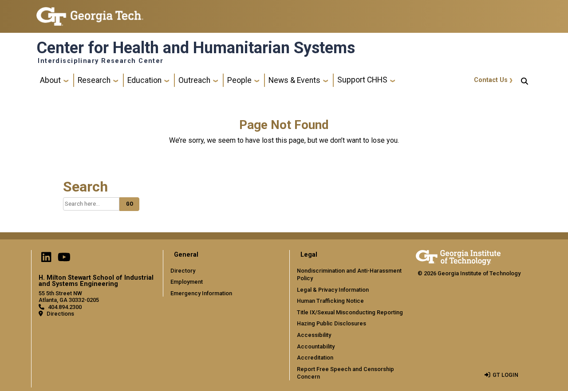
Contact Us (491, 80)
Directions (60, 313)
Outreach (194, 80)
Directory (182, 270)
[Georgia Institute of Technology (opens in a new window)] (89, 12)
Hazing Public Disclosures (331, 323)
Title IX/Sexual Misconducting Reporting (350, 312)
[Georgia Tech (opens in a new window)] (458, 256)
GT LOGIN (505, 374)
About (50, 80)
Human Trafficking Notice (330, 300)
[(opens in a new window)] (46, 259)
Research (94, 80)
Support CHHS (362, 79)
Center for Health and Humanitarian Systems (195, 48)
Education (144, 80)
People (239, 80)
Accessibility (314, 335)
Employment (186, 281)
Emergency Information (201, 293)
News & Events (294, 80)
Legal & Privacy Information (333, 289)
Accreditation (315, 357)
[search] (524, 80)
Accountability (316, 346)
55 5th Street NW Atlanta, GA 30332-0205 (69, 296)
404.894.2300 (65, 307)
